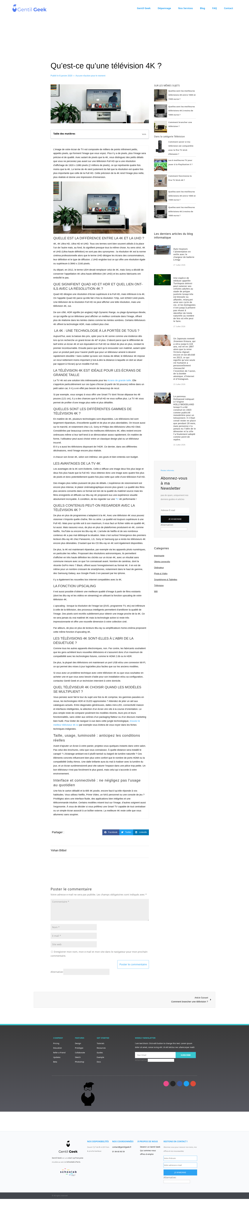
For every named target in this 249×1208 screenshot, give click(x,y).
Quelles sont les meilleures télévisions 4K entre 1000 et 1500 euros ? (182, 94)
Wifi (156, 591)
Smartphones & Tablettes (165, 579)
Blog (202, 8)
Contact (228, 8)
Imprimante (159, 556)
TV (117, 499)
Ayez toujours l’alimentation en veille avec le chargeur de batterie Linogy (183, 254)
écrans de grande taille (119, 380)
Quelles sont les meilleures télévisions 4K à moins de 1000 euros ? (181, 110)
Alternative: (57, 971)
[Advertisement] (124, 36)
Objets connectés (162, 562)
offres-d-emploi (147, 1154)
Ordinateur (159, 568)
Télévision (159, 585)
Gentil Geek (144, 8)
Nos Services (185, 8)
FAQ (214, 8)
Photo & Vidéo (160, 573)
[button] (143, 134)
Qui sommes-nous (148, 1150)
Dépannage (164, 8)
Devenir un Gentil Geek (150, 1147)
